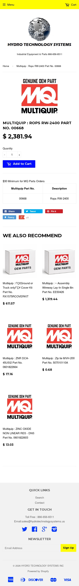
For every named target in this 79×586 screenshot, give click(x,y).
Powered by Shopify (38, 571)
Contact (39, 502)
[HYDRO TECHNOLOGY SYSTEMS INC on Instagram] (54, 530)
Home (6, 66)
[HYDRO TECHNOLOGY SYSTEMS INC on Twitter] (24, 530)
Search (39, 497)
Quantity (7, 148)
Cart (73, 4)
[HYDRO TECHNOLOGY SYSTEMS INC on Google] (44, 530)
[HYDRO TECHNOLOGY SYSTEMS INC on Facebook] (34, 530)
